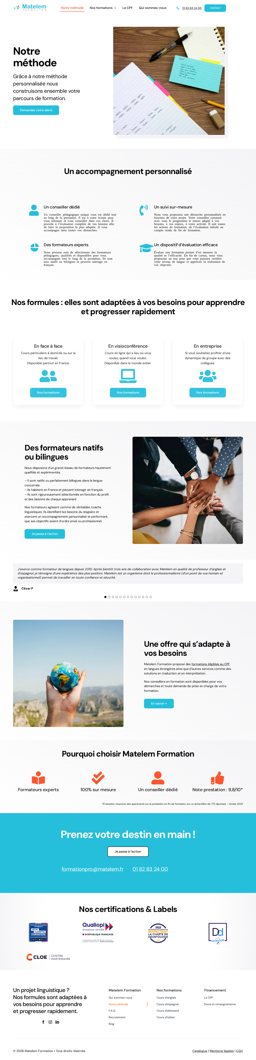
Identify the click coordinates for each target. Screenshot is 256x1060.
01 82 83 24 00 (150, 869)
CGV (239, 1051)
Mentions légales (222, 1051)
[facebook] (43, 1022)
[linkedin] (57, 1022)
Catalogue (199, 1051)
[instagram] (50, 1022)
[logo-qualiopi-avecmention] (98, 923)
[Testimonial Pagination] (105, 597)
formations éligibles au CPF (211, 664)
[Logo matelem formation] (29, 6)
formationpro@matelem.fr (92, 869)
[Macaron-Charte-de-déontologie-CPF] (158, 924)
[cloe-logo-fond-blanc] (48, 955)
